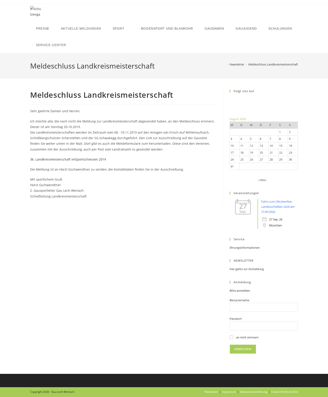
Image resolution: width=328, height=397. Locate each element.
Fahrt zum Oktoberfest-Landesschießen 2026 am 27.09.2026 (278, 207)
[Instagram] (231, 105)
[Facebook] (231, 100)
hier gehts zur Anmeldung (247, 269)
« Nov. (262, 180)
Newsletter (211, 392)
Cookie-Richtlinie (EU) (284, 392)
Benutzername (239, 300)
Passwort (236, 319)
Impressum (229, 392)
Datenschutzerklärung (254, 392)
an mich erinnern (247, 337)
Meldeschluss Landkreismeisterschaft (273, 64)
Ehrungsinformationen (245, 248)
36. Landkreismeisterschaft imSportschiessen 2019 (68, 159)
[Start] (224, 64)
